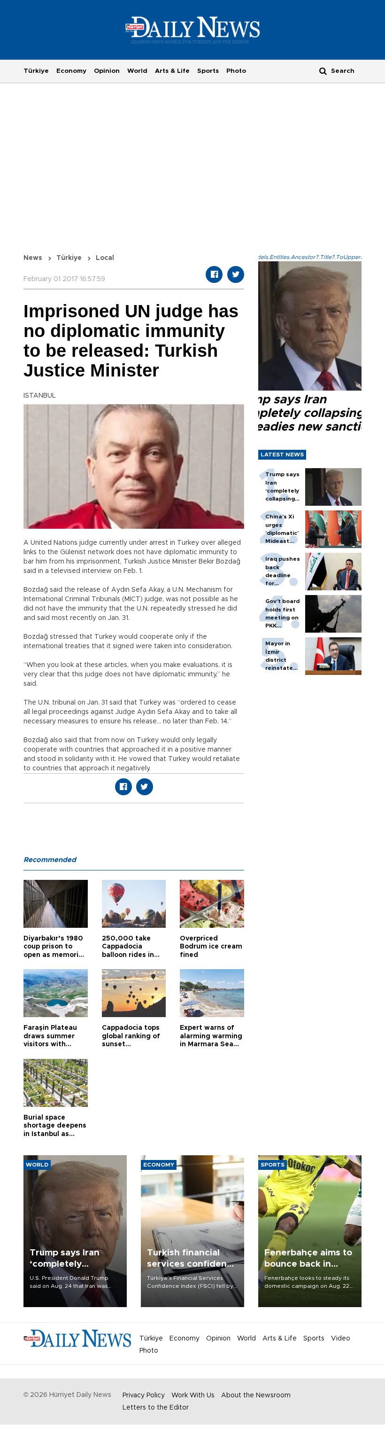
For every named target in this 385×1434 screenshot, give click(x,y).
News (32, 258)
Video (340, 1338)
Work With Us (193, 1395)
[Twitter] (235, 274)
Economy (71, 71)
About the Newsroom (256, 1395)
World (137, 71)
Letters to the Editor (156, 1407)
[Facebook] (214, 274)
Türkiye (36, 71)
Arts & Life (172, 71)
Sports (208, 71)
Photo (236, 71)
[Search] (323, 71)
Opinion (107, 71)
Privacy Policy (144, 1395)
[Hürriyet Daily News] (192, 29)
